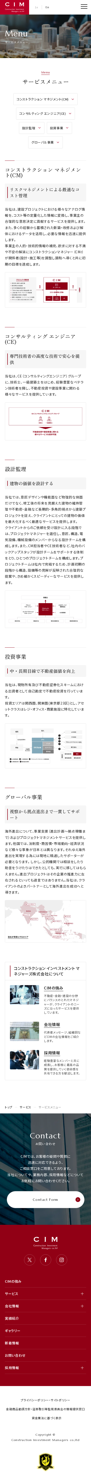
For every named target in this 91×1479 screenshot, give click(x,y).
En (48, 7)
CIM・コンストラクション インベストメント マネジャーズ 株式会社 (14, 7)
